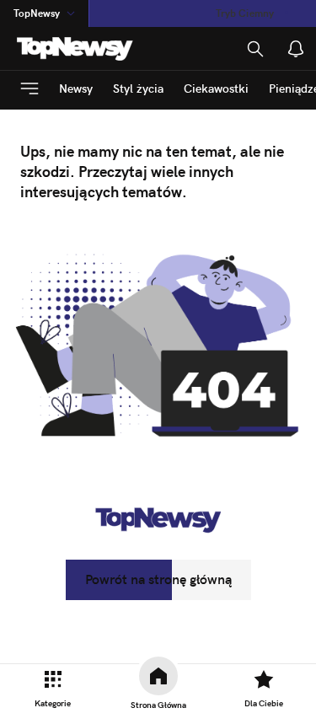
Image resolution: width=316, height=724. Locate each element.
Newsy (76, 88)
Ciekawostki (216, 88)
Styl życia (138, 88)
